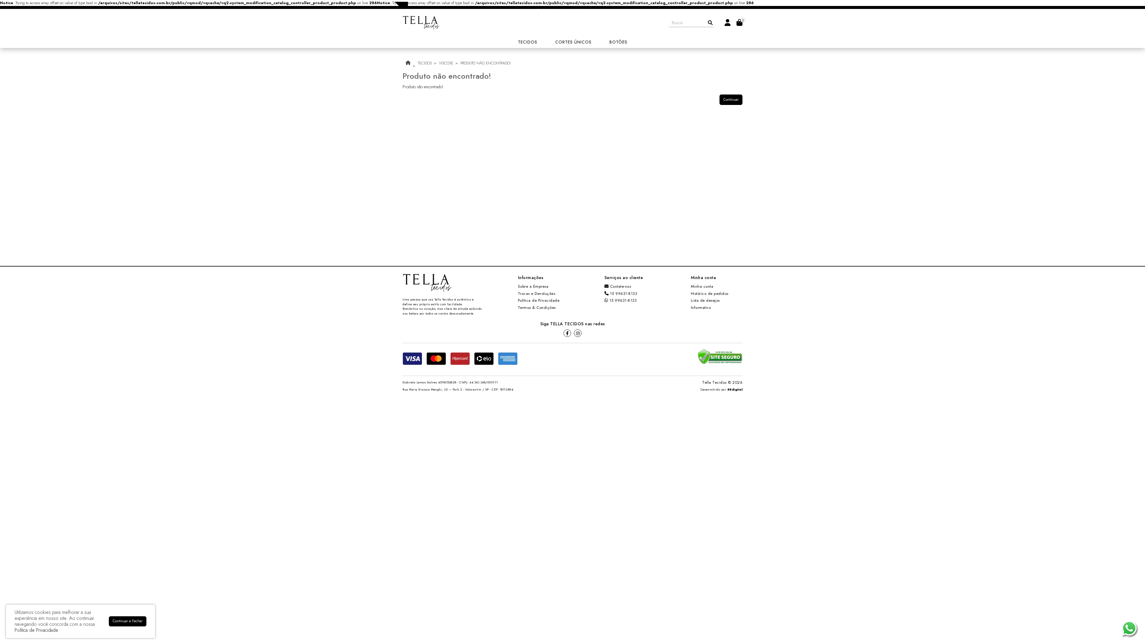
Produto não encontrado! (485, 63)
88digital (735, 389)
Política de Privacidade (539, 300)
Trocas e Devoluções (537, 293)
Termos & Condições (537, 307)
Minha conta (702, 286)
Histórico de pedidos (709, 293)
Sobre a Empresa (533, 286)
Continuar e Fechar (128, 621)
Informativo (701, 307)
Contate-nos (620, 286)
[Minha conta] (728, 22)
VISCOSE (446, 63)
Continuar (731, 99)
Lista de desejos (705, 300)
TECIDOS (425, 63)
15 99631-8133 (623, 293)
